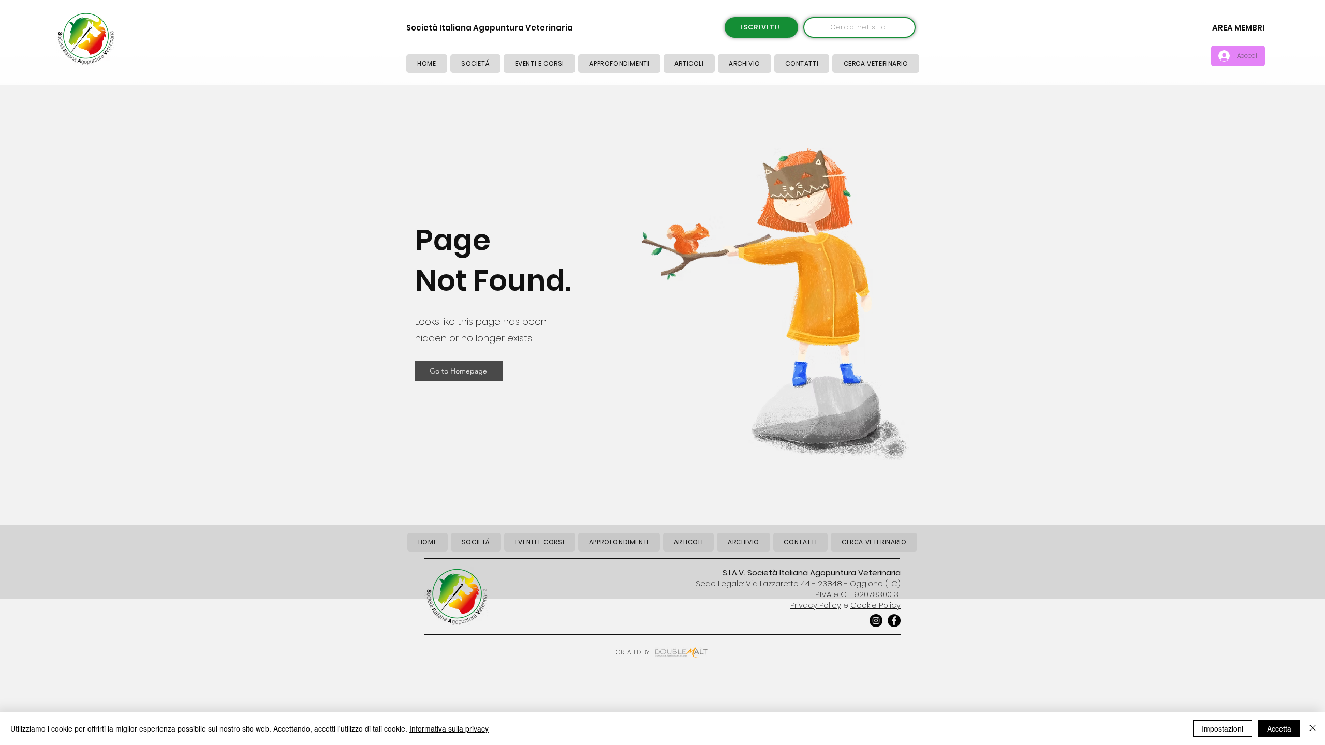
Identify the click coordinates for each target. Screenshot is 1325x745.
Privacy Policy (815, 605)
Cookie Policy (875, 605)
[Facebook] (894, 620)
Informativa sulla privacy (449, 728)
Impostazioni (1222, 728)
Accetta (1279, 728)
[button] (689, 63)
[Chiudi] (1312, 728)
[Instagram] (876, 620)
